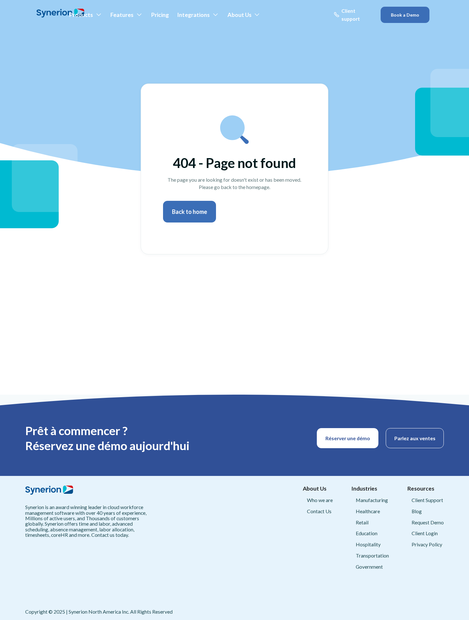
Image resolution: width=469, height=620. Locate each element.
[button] (85, 14)
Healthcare (368, 511)
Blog (417, 511)
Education (366, 533)
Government (369, 566)
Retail (362, 522)
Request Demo (428, 522)
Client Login (425, 533)
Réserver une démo (347, 438)
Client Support (427, 500)
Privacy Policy (427, 544)
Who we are (320, 500)
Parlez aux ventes (414, 438)
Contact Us (319, 511)
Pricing (160, 14)
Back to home (189, 211)
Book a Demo (405, 15)
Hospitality (368, 544)
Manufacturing (372, 500)
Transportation (372, 555)
